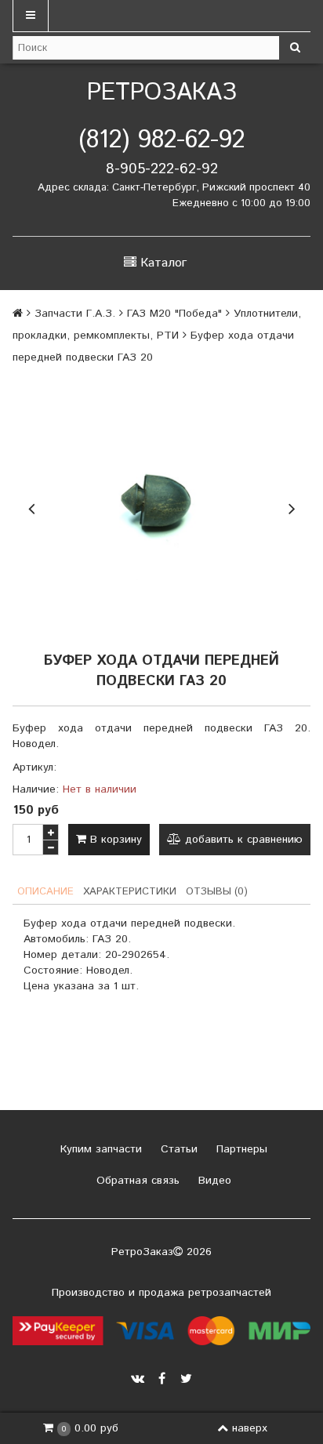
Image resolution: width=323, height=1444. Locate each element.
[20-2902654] (161, 506)
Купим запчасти (99, 1149)
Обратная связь (136, 1180)
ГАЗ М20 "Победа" (174, 313)
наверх (249, 1428)
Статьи (177, 1149)
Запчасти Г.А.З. (74, 313)
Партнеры (239, 1149)
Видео (212, 1180)
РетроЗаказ (162, 93)
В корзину (114, 839)
